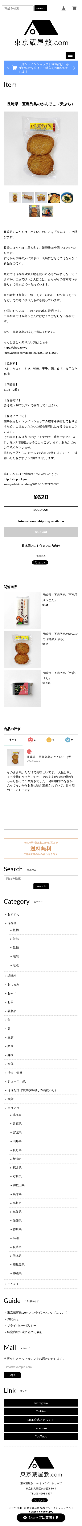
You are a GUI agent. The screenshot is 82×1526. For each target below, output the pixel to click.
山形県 (17, 1141)
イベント (13, 1283)
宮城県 (17, 1132)
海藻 (10, 1064)
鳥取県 (17, 1211)
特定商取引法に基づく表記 (24, 1332)
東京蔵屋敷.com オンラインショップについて (37, 1312)
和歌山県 (19, 1185)
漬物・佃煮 (15, 1072)
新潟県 (17, 1159)
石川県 (17, 1176)
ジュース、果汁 (18, 1081)
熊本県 (17, 1255)
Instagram (41, 1403)
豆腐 (10, 1037)
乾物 (16, 930)
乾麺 (16, 947)
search (40, 8)
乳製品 (12, 1011)
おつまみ (13, 984)
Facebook (41, 1428)
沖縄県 (17, 1273)
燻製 (16, 956)
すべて (13, 739)
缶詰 (16, 938)
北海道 (17, 1114)
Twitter (41, 1411)
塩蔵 (16, 965)
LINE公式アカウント (41, 1419)
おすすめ (13, 914)
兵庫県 (17, 1194)
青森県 (17, 1123)
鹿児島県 (19, 1264)
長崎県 (17, 1247)
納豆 (10, 1046)
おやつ (12, 993)
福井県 (17, 1167)
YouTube (41, 1436)
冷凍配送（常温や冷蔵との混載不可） (33, 1090)
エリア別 (13, 1108)
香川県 (17, 1229)
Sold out (41, 532)
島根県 (17, 1203)
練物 (10, 1055)
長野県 (17, 1150)
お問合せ (13, 1319)
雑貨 (10, 1099)
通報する (41, 556)
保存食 (12, 923)
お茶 (10, 1002)
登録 (12, 1375)
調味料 (12, 975)
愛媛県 (17, 1220)
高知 (16, 1238)
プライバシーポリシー (22, 1325)
